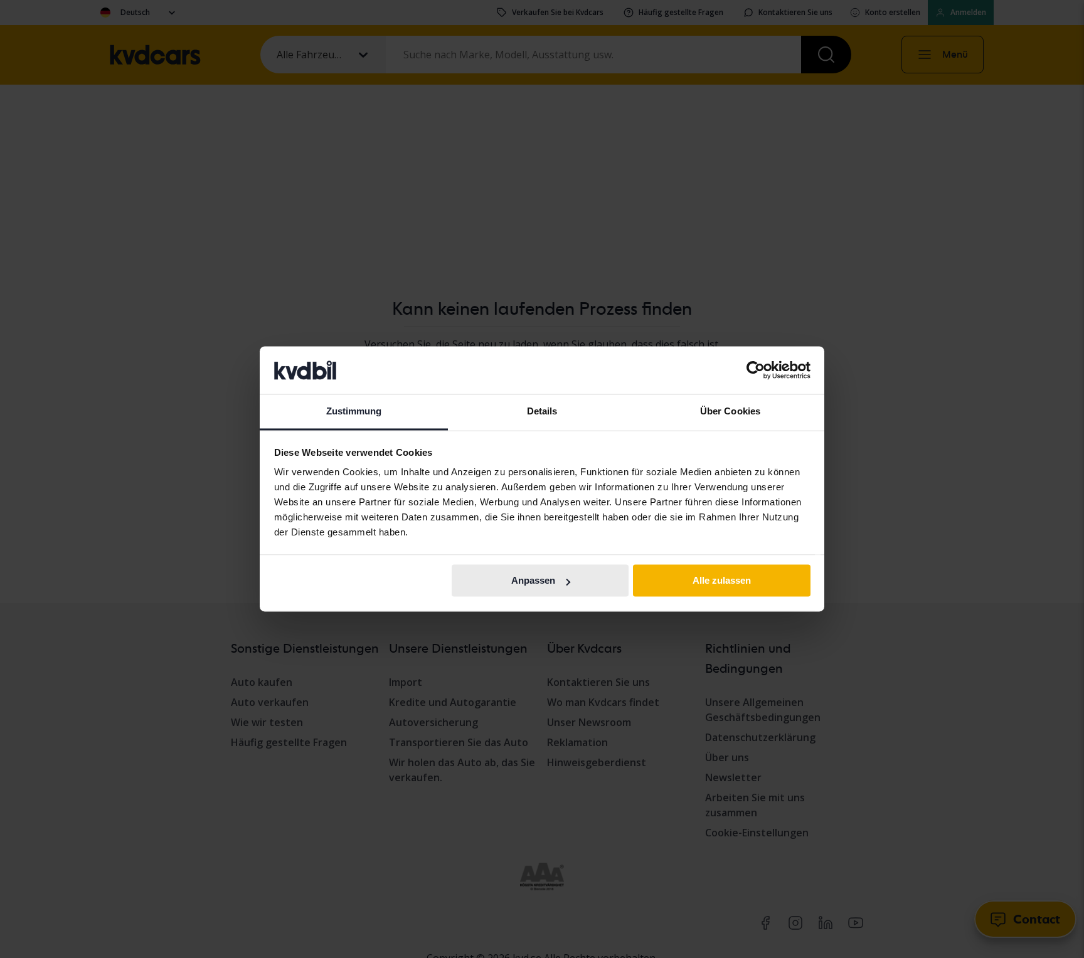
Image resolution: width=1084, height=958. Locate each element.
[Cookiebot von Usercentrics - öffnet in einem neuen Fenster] (755, 370)
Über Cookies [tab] (730, 411)
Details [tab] (542, 411)
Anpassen (533, 581)
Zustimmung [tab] (354, 411)
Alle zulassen (722, 581)
